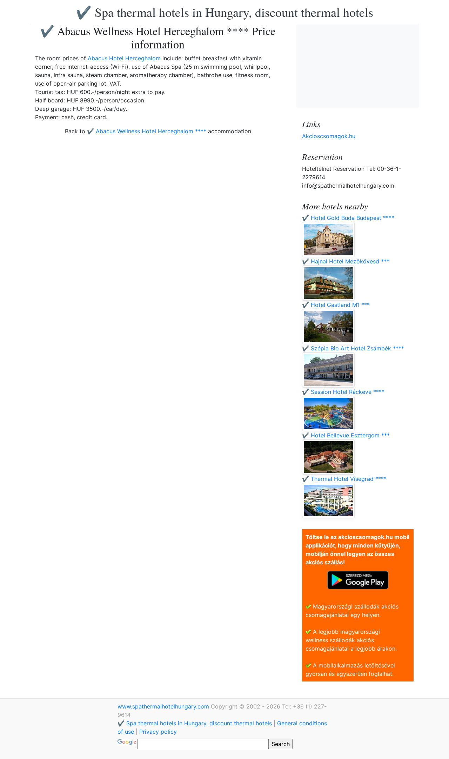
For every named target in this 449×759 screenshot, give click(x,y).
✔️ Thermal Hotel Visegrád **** (344, 478)
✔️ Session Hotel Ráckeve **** (343, 391)
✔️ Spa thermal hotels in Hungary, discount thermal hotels (224, 12)
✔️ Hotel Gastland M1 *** (336, 304)
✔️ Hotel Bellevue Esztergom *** (346, 435)
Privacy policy (158, 731)
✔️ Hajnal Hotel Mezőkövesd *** (345, 261)
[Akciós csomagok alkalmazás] (358, 579)
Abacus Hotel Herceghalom (124, 58)
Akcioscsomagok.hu (328, 136)
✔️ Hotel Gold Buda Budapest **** (348, 217)
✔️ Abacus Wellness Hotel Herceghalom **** (146, 131)
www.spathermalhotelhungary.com (164, 706)
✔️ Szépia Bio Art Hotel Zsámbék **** (353, 348)
